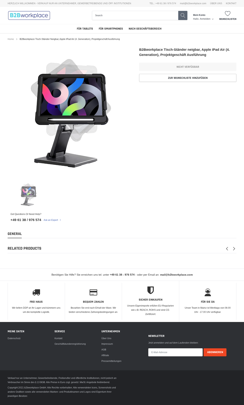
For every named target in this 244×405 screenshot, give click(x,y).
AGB (103, 349)
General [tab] (15, 234)
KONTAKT (231, 3)
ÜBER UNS (216, 3)
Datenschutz (14, 338)
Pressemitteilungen (111, 361)
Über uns (106, 338)
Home (11, 39)
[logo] (29, 15)
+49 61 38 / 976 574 (25, 220)
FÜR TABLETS (85, 29)
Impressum (107, 343)
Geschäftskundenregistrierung (70, 343)
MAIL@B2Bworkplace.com (193, 3)
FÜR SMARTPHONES (111, 29)
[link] (28, 194)
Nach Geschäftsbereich (145, 29)
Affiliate (105, 355)
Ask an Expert (51, 220)
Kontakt (58, 338)
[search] (135, 15)
